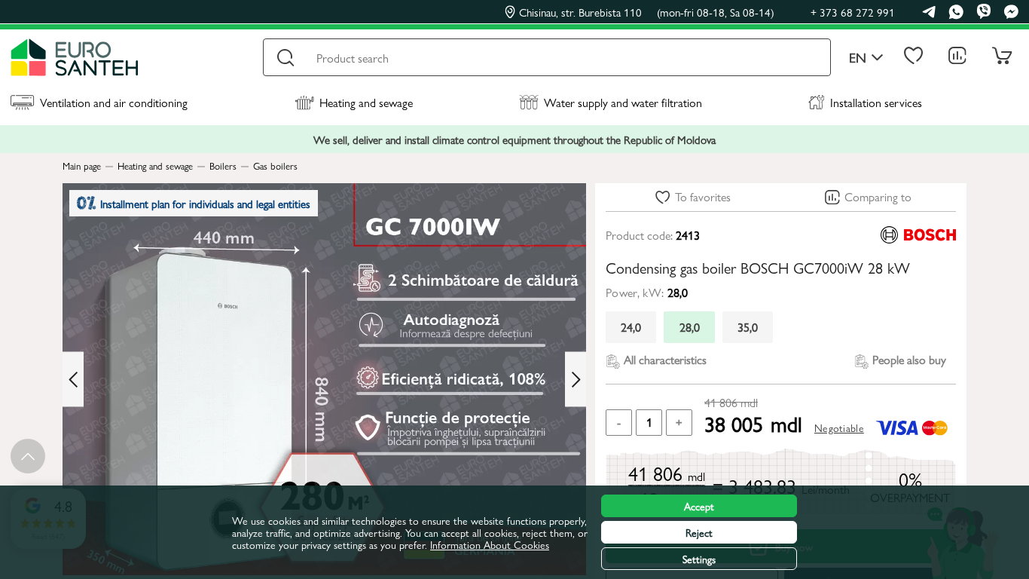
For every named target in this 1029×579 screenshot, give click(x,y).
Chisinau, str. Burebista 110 (646, 12)
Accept (699, 505)
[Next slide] (575, 379)
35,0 (747, 326)
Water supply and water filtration (623, 102)
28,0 (689, 326)
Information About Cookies (489, 544)
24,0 (631, 326)
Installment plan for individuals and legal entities (205, 203)
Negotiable (839, 427)
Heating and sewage (366, 102)
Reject (699, 532)
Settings (699, 558)
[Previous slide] (73, 379)
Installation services (876, 102)
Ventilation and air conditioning (114, 102)
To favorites (703, 196)
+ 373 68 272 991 (853, 11)
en (857, 58)
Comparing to (877, 196)
